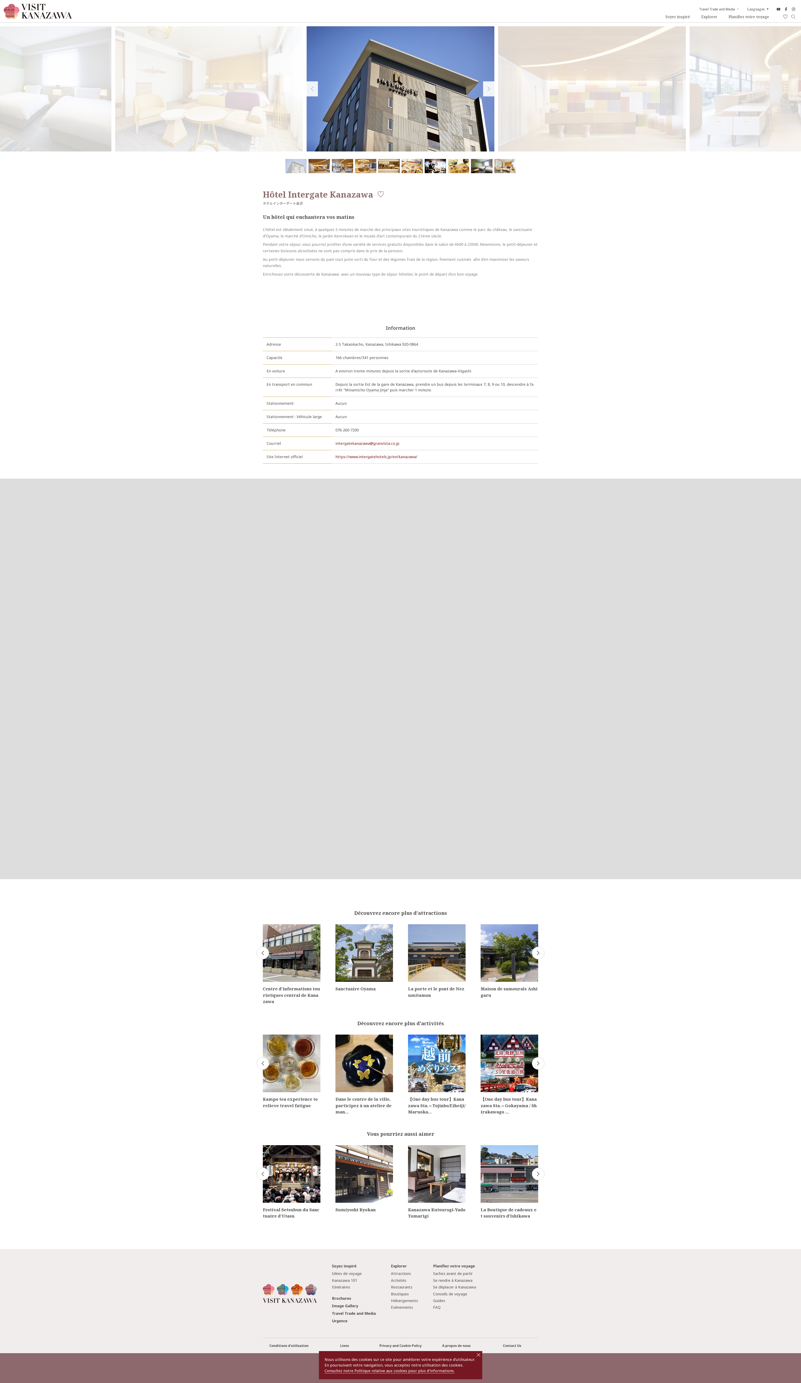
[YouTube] (778, 9)
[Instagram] (793, 9)
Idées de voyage (347, 1273)
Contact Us (512, 1345)
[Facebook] (786, 9)
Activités (398, 1280)
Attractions (401, 1273)
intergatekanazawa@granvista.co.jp (367, 443)
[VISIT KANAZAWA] (38, 16)
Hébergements (404, 1300)
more (267, 926)
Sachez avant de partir (453, 1273)
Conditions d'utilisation (289, 1345)
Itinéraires (341, 1287)
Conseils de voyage (450, 1293)
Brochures (341, 1298)
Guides (439, 1300)
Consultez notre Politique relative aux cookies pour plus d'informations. (390, 1370)
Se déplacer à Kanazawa (454, 1287)
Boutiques (400, 1293)
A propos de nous (456, 1345)
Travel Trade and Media (717, 9)
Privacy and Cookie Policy (400, 1345)
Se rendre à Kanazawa (452, 1280)
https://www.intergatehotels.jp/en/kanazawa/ (376, 456)
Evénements (402, 1307)
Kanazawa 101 (344, 1280)
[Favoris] (785, 16)
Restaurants (401, 1287)
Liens (344, 1345)
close (478, 1355)
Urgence (340, 1320)
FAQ (437, 1307)
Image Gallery (345, 1305)
